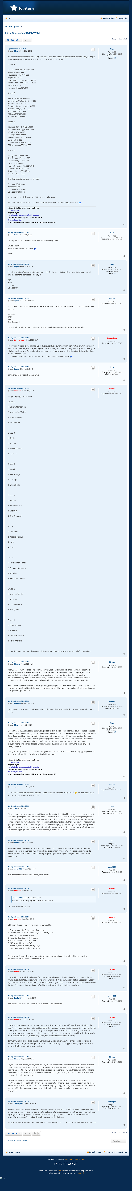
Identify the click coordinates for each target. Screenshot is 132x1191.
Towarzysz (112, 1102)
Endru (112, 367)
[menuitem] (8, 18)
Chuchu (112, 969)
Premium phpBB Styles (74, 1159)
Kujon (112, 264)
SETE (112, 806)
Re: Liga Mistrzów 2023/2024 (18, 233)
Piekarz (112, 662)
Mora (112, 49)
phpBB (60, 1170)
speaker (112, 299)
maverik (112, 389)
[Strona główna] (22, 7)
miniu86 (112, 701)
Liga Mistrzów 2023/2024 (22, 33)
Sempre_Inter (112, 338)
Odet (112, 233)
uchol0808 (112, 867)
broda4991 (112, 996)
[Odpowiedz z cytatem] (93, 49)
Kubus (112, 841)
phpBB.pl (80, 1173)
